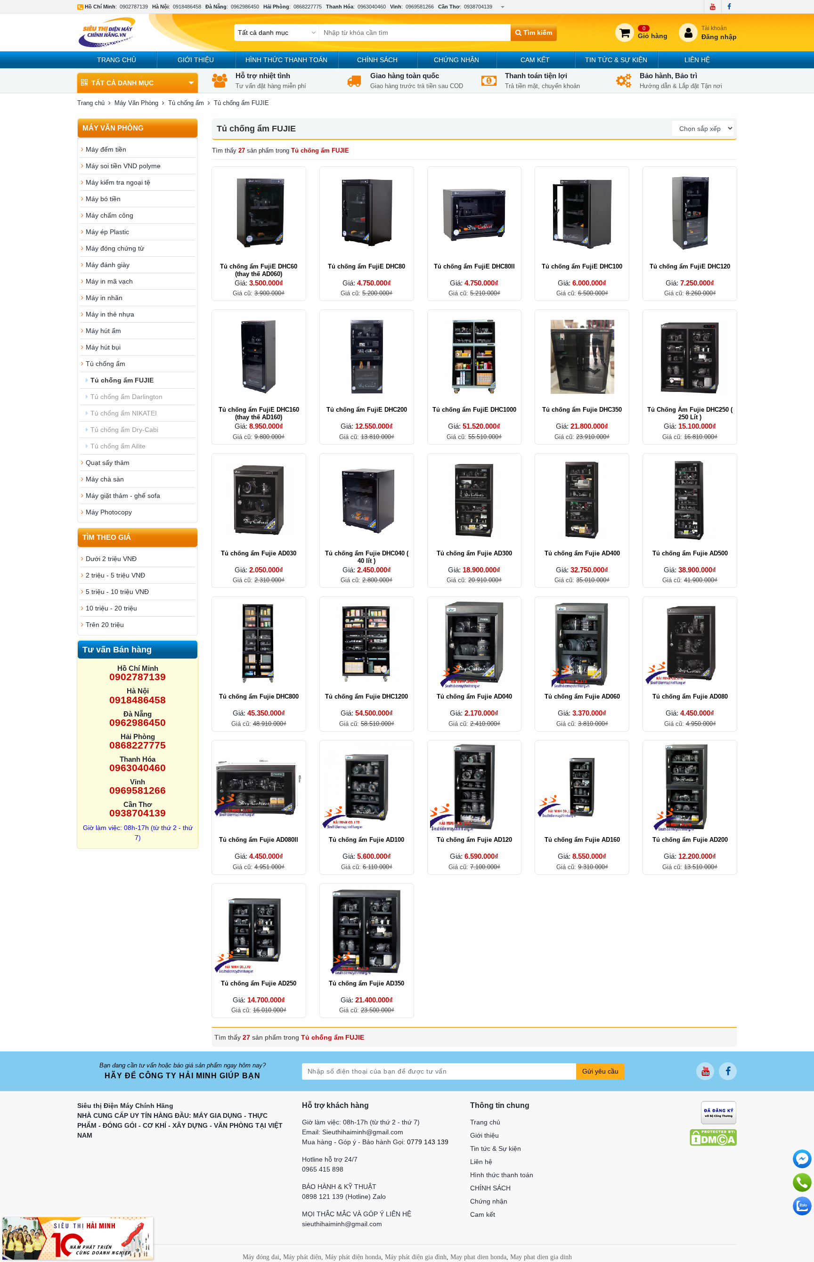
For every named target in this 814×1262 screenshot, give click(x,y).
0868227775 (307, 6)
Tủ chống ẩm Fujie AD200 (690, 839)
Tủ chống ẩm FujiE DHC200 (366, 409)
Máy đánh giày (108, 265)
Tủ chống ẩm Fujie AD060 (582, 696)
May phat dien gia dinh (541, 1257)
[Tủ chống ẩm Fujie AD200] (689, 787)
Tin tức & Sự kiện (616, 60)
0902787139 (134, 6)
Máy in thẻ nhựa (110, 314)
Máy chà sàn (105, 479)
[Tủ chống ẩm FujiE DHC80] (366, 213)
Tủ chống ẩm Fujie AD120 (474, 839)
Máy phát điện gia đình (416, 1257)
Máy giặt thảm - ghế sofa (123, 495)
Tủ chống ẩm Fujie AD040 (474, 696)
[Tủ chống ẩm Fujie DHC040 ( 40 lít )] (366, 500)
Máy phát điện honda (353, 1257)
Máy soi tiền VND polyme (123, 166)
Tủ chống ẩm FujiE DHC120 (690, 266)
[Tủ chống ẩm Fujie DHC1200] (366, 643)
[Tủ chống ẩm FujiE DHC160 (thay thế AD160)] (258, 356)
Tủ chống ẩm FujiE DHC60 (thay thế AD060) (258, 270)
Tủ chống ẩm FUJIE (122, 380)
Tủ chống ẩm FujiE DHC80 (366, 266)
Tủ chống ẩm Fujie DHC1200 (366, 696)
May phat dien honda (478, 1257)
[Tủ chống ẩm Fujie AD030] (258, 500)
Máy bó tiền (103, 199)
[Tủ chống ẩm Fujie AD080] (689, 643)
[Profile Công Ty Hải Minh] (77, 1238)
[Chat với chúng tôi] (802, 1206)
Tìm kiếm (536, 32)
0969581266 (420, 6)
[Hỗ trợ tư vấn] (802, 1182)
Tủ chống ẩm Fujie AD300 (474, 553)
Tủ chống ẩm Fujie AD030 (258, 553)
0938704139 (478, 6)
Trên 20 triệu (105, 624)
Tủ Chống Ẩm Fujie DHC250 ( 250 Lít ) (690, 413)
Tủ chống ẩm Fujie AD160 (582, 839)
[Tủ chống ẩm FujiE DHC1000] (474, 356)
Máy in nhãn (104, 297)
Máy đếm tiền (106, 149)
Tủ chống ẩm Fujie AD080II (258, 839)
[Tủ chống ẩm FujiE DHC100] (582, 213)
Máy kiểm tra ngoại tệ (118, 182)
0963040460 (372, 6)
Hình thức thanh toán (286, 60)
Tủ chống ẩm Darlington (126, 396)
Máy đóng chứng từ (115, 248)
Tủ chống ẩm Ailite (118, 446)
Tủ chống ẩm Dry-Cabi (124, 429)
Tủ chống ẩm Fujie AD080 (690, 696)
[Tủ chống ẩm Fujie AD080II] (258, 787)
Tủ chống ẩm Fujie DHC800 (259, 696)
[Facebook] (729, 6)
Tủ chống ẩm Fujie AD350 (366, 983)
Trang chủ (116, 60)
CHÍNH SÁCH (377, 60)
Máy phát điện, (303, 1257)
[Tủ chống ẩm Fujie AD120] (474, 787)
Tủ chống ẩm (105, 363)
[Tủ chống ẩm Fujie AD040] (474, 643)
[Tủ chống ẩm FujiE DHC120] (689, 213)
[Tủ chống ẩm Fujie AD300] (474, 500)
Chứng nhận (456, 60)
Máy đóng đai (261, 1257)
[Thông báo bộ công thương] (718, 1112)
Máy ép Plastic (107, 232)
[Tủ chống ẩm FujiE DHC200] (366, 356)
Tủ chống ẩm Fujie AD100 (366, 839)
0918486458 (187, 6)
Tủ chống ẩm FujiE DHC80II (474, 266)
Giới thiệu (196, 60)
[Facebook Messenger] (802, 1158)
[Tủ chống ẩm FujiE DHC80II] (474, 213)
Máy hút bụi (103, 347)
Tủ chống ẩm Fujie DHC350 (582, 409)
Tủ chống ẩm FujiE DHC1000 (474, 409)
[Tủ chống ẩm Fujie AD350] (366, 930)
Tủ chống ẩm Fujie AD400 (582, 553)
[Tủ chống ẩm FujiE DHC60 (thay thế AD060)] (258, 213)
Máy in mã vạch (109, 281)
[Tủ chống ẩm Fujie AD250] (258, 930)
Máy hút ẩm (103, 330)
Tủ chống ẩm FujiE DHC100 (582, 266)
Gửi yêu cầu (600, 1071)
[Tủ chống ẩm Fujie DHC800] (258, 643)
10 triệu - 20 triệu (111, 608)
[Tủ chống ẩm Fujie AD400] (582, 500)
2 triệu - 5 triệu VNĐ (115, 575)
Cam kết (535, 60)
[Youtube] (712, 6)
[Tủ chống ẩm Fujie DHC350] (582, 356)
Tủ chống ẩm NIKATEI (123, 413)
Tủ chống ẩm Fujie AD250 (258, 983)
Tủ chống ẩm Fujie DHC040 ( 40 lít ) (366, 557)
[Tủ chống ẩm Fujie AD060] (582, 643)
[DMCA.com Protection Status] (713, 1137)
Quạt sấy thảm (108, 462)
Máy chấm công (109, 215)
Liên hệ (697, 60)
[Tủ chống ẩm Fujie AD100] (366, 787)
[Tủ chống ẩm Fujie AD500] (689, 500)
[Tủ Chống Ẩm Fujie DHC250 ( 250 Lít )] (689, 356)
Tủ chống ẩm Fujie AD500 (690, 553)
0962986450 (245, 6)
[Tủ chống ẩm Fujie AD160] (582, 787)
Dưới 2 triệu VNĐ (111, 558)
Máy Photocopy (109, 512)
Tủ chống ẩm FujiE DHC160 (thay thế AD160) (259, 413)
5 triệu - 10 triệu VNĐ (117, 591)
